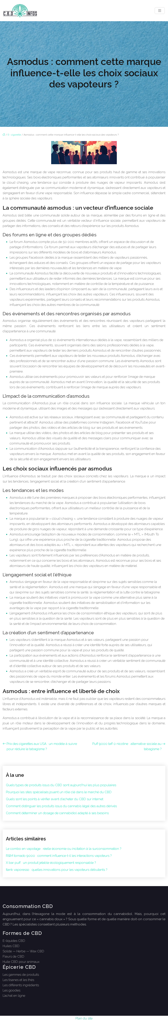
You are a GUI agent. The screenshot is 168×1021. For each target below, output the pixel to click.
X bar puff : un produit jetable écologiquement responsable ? (51, 863)
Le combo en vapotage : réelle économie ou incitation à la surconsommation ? (63, 849)
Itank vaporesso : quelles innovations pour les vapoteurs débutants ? (56, 870)
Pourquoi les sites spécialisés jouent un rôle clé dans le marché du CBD (59, 792)
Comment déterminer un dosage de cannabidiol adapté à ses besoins (57, 813)
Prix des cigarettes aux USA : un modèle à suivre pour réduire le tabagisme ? (42, 746)
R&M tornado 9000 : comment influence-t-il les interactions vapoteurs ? (59, 856)
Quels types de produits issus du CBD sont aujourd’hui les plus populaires (61, 785)
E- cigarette (14, 134)
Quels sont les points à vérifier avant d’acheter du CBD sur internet (54, 799)
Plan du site (84, 1018)
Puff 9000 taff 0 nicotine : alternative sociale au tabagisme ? (126, 746)
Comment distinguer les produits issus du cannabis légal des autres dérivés (61, 806)
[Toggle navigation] (160, 10)
